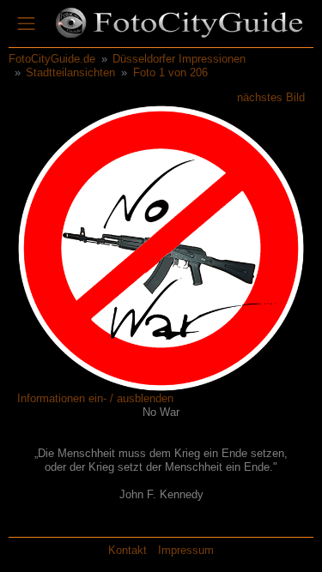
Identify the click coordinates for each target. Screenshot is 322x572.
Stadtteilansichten (70, 72)
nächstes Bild (271, 97)
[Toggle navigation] (26, 24)
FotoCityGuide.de (52, 58)
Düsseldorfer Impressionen (179, 58)
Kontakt (127, 550)
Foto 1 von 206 (170, 72)
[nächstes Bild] (242, 247)
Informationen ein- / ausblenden (95, 398)
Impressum (186, 550)
